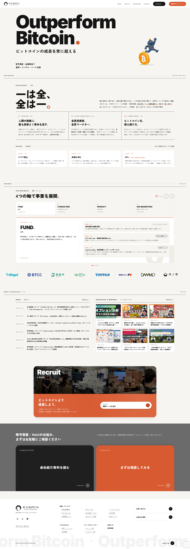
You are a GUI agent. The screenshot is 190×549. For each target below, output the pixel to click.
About (119, 4)
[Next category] (172, 196)
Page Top (165, 543)
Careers (147, 4)
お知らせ (110, 525)
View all (85, 299)
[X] (17, 519)
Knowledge (137, 4)
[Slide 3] (95, 265)
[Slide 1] (92, 265)
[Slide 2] (94, 265)
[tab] (35, 208)
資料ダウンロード (176, 4)
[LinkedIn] (27, 519)
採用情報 (110, 528)
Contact (158, 4)
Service (127, 4)
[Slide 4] (97, 265)
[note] (22, 519)
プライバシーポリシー (22, 526)
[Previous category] (166, 196)
